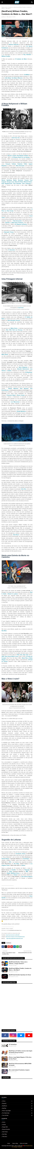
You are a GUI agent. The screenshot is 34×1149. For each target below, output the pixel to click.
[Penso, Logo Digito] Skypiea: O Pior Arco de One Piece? (20, 1058)
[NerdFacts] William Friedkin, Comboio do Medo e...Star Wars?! (20, 969)
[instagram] (13, 1035)
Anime (3, 1122)
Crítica (17, 1101)
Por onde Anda (17, 1113)
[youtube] (28, 1035)
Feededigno (26, 858)
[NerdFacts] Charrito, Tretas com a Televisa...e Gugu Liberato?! (18, 962)
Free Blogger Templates (17, 1146)
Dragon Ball (5, 1127)
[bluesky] (21, 1035)
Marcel (4, 16)
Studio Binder (5, 858)
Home (8, 1143)
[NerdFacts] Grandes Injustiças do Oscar (20, 974)
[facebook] (5, 1035)
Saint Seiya (5, 1131)
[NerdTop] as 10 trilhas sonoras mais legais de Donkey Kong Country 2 (20, 1051)
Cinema (4, 1124)
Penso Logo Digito (17, 1110)
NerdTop (17, 1108)
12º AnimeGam (13, 1044)
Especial (17, 1103)
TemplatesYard (29, 1145)
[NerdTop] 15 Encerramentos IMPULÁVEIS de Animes (20, 1064)
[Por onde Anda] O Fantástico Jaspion (19, 1070)
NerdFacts (10, 7)
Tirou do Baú (17, 1115)
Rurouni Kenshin (6, 1129)
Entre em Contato (23, 1143)
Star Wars (4, 1134)
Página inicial (4, 7)
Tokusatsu (4, 1136)
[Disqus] (17, 1005)
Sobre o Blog (15, 1143)
